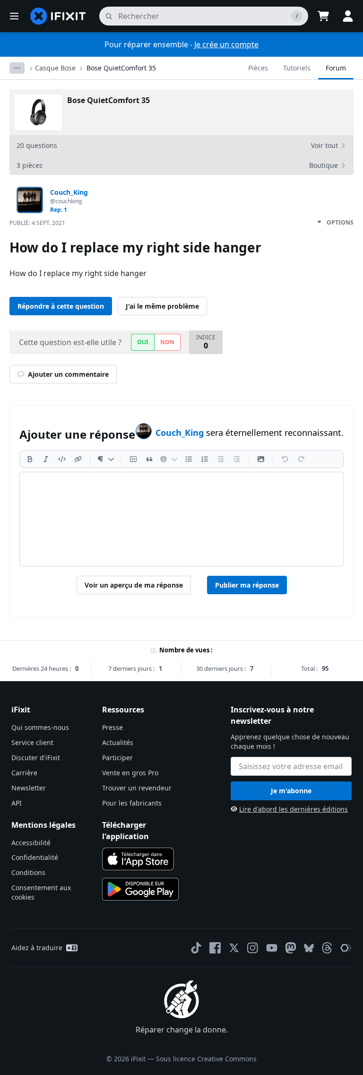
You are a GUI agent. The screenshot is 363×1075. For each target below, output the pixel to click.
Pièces (258, 67)
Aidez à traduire (36, 947)
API (16, 802)
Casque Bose (55, 67)
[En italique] (45, 459)
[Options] (17, 68)
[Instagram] (253, 948)
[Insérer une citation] (149, 459)
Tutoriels (297, 67)
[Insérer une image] (260, 459)
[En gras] (29, 459)
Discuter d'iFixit (35, 757)
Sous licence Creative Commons (206, 1058)
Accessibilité (31, 842)
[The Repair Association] (346, 948)
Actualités (117, 742)
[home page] (58, 16)
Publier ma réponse (247, 585)
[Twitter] (234, 948)
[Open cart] (323, 16)
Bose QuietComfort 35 (121, 67)
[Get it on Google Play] (140, 889)
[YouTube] (271, 948)
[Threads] (327, 948)
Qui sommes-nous (40, 727)
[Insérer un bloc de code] (133, 459)
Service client (32, 742)
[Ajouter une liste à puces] (188, 459)
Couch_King (181, 432)
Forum (336, 67)
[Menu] (14, 16)
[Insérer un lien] (78, 459)
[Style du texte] (106, 459)
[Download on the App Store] (138, 859)
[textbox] (181, 519)
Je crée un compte (226, 44)
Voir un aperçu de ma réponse (134, 585)
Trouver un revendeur (137, 787)
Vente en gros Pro (130, 772)
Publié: (37, 223)
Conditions (28, 872)
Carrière (24, 772)
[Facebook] (215, 948)
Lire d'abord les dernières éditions (293, 809)
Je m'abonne (291, 790)
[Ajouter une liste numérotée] (204, 459)
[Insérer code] (61, 459)
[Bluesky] (309, 948)
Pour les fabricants (132, 802)
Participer (117, 757)
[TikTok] (196, 948)
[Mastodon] (290, 948)
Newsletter (28, 787)
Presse (112, 727)
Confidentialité (34, 857)
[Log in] (347, 16)
